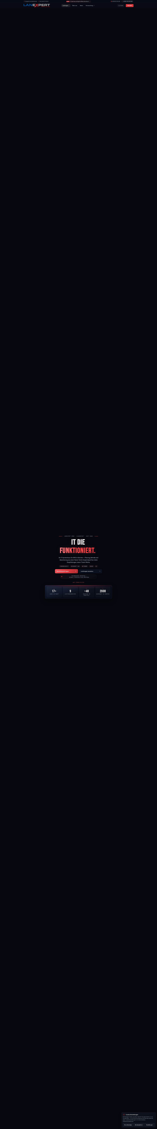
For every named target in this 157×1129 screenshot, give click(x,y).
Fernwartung (89, 5)
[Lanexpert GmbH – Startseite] (37, 5)
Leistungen (66, 5)
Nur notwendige (128, 1124)
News (81, 5)
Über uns (74, 5)
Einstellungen (149, 1124)
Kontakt (129, 5)
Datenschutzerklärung (128, 1121)
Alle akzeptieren (139, 1124)
